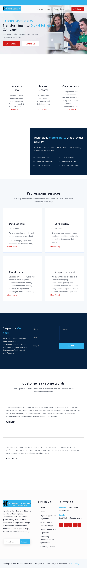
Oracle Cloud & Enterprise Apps (46, 524)
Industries (48, 9)
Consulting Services (48, 546)
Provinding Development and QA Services (47, 539)
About (56, 9)
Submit (72, 345)
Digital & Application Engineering (48, 517)
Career (62, 9)
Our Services (11, 44)
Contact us (30, 44)
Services (40, 9)
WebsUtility (74, 564)
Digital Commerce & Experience (48, 531)
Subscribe (24, 542)
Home (42, 507)
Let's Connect (78, 9)
